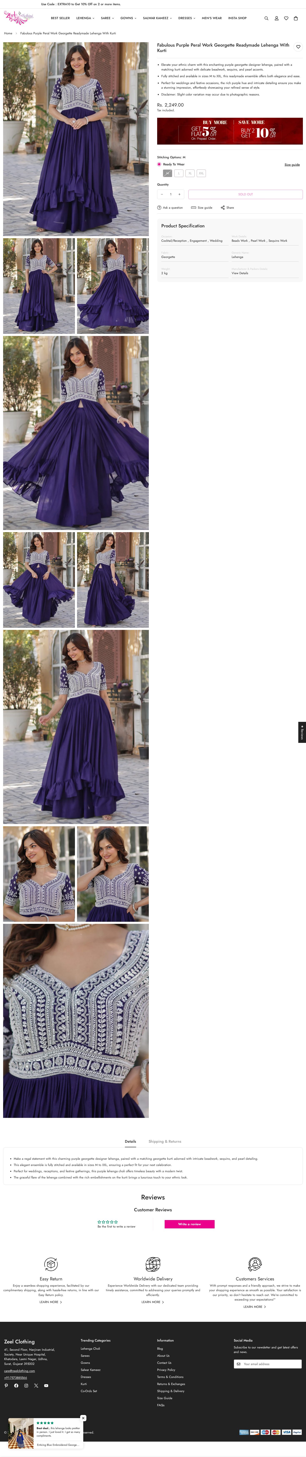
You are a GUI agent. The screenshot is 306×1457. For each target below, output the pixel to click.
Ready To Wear (174, 164)
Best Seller (60, 18)
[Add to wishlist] (298, 47)
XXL (201, 173)
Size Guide (164, 1398)
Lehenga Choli (90, 1348)
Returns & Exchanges (171, 1384)
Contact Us (164, 1362)
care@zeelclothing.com (19, 1371)
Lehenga (83, 18)
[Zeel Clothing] (18, 18)
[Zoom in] (141, 51)
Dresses (185, 18)
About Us (163, 1355)
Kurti (84, 1384)
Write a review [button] (189, 1224)
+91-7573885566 (15, 1377)
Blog (160, 1348)
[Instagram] (26, 1386)
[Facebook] (16, 1386)
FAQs (160, 1405)
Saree (106, 18)
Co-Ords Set (89, 1391)
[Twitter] (36, 1386)
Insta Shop (237, 18)
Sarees (85, 1355)
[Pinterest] (6, 1386)
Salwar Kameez (155, 18)
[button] (296, 18)
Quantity (163, 184)
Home (8, 33)
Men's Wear (212, 18)
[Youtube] (46, 1386)
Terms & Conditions (170, 1377)
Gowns (127, 18)
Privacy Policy (166, 1370)
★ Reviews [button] (302, 732)
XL (190, 173)
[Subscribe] (297, 1364)
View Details (240, 273)
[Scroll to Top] (298, 1434)
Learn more (49, 1302)
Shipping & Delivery (170, 1391)
